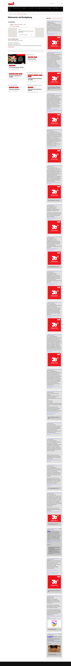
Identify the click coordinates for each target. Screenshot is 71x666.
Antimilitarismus (11, 73)
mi (10, 69)
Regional (20, 73)
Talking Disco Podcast (16, 7)
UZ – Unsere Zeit (30, 7)
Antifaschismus (11, 87)
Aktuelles (10, 7)
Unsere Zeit (50, 636)
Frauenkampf (30, 75)
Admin (30, 60)
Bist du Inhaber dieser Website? (23, 34)
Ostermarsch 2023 (32, 59)
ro (10, 78)
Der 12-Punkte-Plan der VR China (16, 67)
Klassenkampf (36, 75)
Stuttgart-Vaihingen (15, 26)
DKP (9, 10)
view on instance (59, 21)
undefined (59, 531)
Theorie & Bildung (55, 7)
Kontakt (61, 7)
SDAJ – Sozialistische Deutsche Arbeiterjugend (43, 7)
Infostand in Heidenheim (14, 89)
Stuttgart (29, 76)
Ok (31, 34)
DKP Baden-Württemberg (52, 21)
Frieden (17, 73)
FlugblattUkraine (11, 46)
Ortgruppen (24, 7)
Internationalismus (12, 65)
